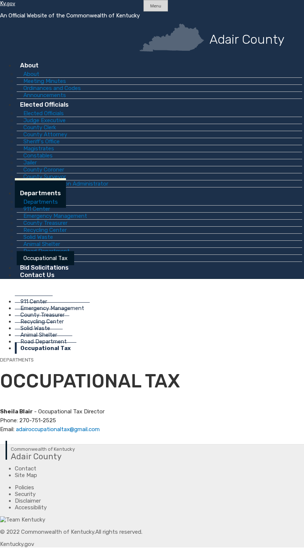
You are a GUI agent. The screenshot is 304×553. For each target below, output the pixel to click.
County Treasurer (42, 315)
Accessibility (31, 507)
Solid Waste (35, 328)
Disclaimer (28, 500)
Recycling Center (42, 321)
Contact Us (37, 275)
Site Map (26, 475)
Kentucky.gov (17, 544)
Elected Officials (44, 104)
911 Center (33, 301)
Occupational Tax (45, 348)
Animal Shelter (38, 335)
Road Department (43, 341)
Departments (40, 193)
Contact (25, 468)
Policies (24, 487)
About (29, 65)
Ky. (7, 3)
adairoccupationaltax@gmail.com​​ (58, 429)
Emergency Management (52, 308)
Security (25, 494)
